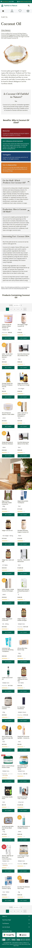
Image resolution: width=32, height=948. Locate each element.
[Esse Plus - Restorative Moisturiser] (24, 553)
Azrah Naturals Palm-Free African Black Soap (8, 828)
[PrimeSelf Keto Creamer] (8, 700)
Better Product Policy (26, 1)
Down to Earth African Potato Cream (8, 766)
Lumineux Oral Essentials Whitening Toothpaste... (7, 649)
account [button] (12, 11)
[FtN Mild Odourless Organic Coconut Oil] (24, 524)
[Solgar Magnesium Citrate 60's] (8, 612)
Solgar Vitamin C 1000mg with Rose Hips (22, 679)
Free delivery (5, 1)
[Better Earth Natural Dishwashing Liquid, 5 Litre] (24, 583)
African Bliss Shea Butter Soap (22, 648)
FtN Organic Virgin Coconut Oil (23, 325)
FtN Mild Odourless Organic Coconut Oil (23, 531)
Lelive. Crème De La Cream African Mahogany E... (23, 414)
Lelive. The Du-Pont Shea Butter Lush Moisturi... (7, 355)
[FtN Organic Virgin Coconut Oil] (24, 318)
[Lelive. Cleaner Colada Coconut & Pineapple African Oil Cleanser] (8, 583)
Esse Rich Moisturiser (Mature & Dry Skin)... (23, 443)
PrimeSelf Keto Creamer (6, 707)
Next (24, 309)
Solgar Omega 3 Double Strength (22, 619)
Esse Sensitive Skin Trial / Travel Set (23, 797)
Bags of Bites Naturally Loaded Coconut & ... (6, 502)
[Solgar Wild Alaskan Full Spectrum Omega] (24, 377)
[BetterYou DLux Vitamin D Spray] (8, 880)
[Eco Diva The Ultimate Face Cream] (24, 880)
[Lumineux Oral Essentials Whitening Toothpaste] (8, 641)
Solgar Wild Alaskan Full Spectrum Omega (23, 384)
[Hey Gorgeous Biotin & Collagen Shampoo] (24, 820)
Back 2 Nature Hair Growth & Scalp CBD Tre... (7, 738)
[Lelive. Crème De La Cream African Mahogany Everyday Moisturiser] (24, 406)
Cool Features (5, 923)
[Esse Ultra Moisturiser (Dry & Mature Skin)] (24, 347)
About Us (4, 916)
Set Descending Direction (21, 305)
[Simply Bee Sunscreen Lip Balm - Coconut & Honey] (24, 730)
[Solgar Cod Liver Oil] (8, 524)
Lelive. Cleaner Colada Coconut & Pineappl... (8, 590)
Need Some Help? (6, 920)
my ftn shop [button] (20, 11)
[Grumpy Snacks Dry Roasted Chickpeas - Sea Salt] (8, 377)
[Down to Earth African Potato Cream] (8, 759)
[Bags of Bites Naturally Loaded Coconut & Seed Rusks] (8, 494)
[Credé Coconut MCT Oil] (8, 671)
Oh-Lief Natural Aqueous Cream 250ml (8, 413)
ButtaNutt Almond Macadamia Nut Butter (23, 767)
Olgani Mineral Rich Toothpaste (23, 501)
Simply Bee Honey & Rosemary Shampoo (7, 443)
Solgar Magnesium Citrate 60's (7, 619)
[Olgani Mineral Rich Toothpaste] (24, 494)
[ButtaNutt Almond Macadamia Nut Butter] (24, 759)
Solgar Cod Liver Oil (7, 530)
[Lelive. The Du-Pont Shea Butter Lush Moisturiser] (8, 347)
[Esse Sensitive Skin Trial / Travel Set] (24, 790)
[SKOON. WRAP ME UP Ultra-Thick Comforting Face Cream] (8, 849)
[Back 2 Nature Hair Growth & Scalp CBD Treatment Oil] (8, 730)
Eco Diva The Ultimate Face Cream (24, 887)
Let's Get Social (6, 927)
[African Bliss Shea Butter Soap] (24, 641)
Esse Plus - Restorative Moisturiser (24, 560)
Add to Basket (8, 338)
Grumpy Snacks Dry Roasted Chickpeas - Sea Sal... (7, 385)
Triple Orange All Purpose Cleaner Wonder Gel (6, 326)
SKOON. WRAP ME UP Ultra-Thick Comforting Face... (7, 857)
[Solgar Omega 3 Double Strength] (24, 612)
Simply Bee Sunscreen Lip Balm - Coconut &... (24, 737)
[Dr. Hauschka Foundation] (24, 700)
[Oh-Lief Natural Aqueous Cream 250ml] (8, 406)
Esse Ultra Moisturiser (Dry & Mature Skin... (24, 354)
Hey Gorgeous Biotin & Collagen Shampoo (24, 827)
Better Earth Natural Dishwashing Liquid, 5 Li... (23, 591)
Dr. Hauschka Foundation (21, 707)
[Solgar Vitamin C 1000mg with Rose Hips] (24, 671)
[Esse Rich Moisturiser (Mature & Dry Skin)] (24, 435)
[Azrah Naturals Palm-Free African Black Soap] (8, 820)
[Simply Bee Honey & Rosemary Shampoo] (8, 435)
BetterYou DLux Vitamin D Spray (6, 887)
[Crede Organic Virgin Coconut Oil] (24, 849)
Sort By (10, 305)
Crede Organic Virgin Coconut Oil (23, 856)
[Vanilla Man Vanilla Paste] (8, 790)
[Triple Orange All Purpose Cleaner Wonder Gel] (8, 318)
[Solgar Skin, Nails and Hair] (8, 553)
